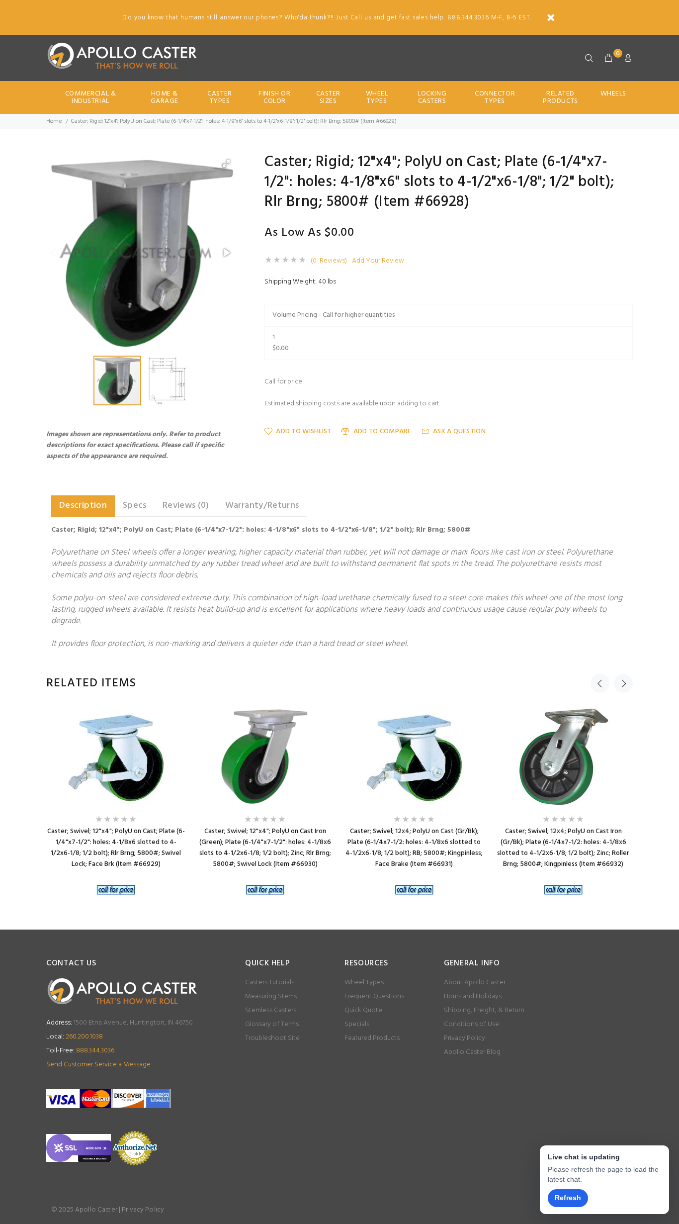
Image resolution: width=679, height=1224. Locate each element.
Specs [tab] (135, 505)
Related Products (560, 97)
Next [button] (623, 683)
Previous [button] (600, 683)
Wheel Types (377, 97)
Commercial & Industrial (90, 97)
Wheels (613, 93)
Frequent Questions (374, 996)
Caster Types (219, 97)
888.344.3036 (80, 1050)
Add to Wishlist (303, 431)
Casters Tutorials (269, 982)
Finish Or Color (274, 97)
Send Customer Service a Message (98, 1064)
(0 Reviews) (329, 261)
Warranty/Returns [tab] (262, 505)
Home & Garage (164, 97)
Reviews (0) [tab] (186, 505)
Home (54, 121)
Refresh (568, 1198)
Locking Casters (432, 97)
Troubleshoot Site (272, 1038)
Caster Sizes (328, 97)
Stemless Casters (270, 1010)
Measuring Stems (271, 996)
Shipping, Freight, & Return (484, 1010)
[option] (115, 803)
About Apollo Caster (475, 982)
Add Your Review (378, 261)
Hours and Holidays (473, 996)
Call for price (283, 382)
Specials (356, 1024)
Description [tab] (83, 505)
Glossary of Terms (272, 1024)
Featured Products (372, 1038)
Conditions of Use (471, 1024)
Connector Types (495, 97)
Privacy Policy (464, 1038)
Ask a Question (459, 431)
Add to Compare (382, 431)
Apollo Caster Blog (472, 1052)
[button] (226, 164)
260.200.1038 (74, 1036)
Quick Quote (363, 1010)
